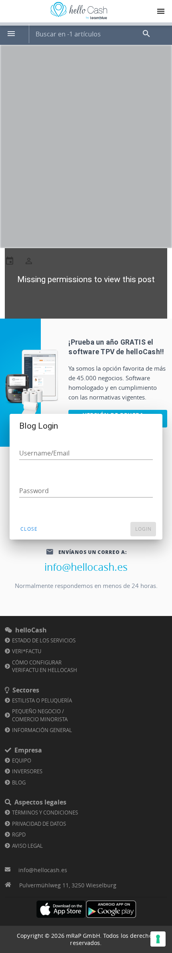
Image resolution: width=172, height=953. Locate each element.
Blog (19, 782)
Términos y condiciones (45, 812)
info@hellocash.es (86, 567)
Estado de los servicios (44, 640)
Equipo (21, 760)
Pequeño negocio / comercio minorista (40, 715)
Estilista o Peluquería (42, 700)
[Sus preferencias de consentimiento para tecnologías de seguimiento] (158, 939)
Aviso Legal (27, 845)
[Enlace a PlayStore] (111, 909)
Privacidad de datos (39, 823)
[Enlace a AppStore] (61, 909)
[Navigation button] (160, 11)
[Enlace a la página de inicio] (78, 19)
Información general (42, 730)
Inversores (27, 771)
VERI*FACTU (26, 651)
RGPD (19, 834)
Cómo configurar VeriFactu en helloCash (44, 666)
